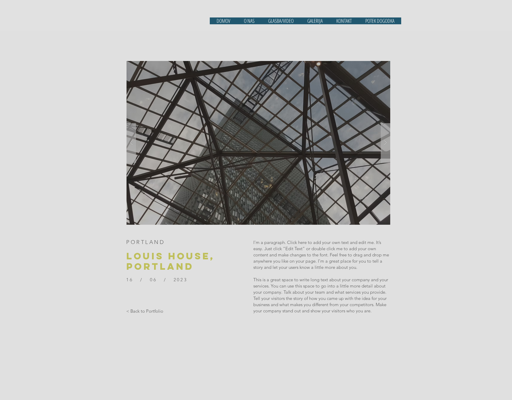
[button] (258, 143)
